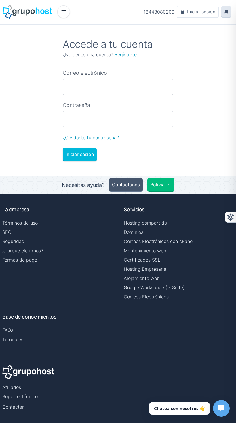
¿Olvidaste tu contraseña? (91, 137)
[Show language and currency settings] (230, 217)
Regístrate (126, 54)
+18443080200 (157, 12)
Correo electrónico (85, 73)
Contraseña (76, 105)
